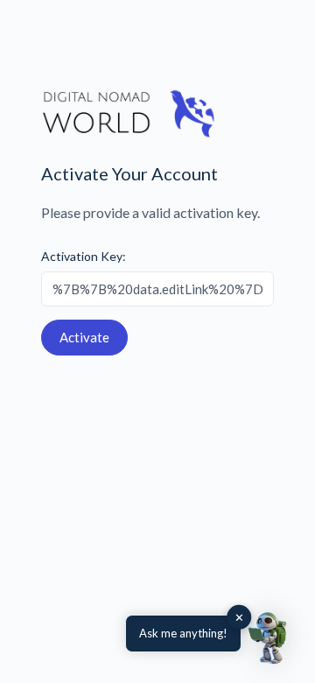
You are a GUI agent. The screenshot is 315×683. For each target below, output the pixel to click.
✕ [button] (239, 617)
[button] (270, 637)
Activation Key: (83, 256)
